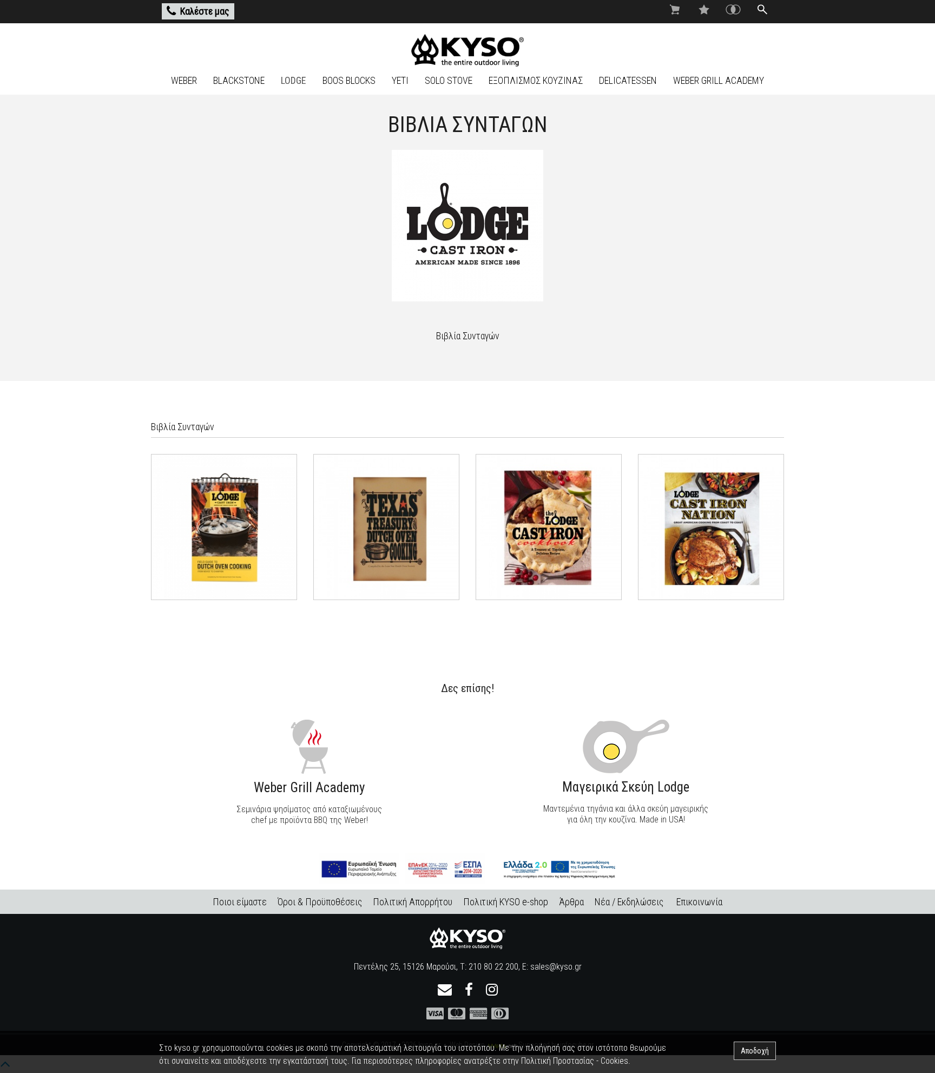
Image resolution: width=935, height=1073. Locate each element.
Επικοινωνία (699, 901)
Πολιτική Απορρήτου (412, 901)
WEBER (184, 80)
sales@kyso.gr (556, 967)
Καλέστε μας (204, 11)
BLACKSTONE (239, 80)
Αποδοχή (755, 1050)
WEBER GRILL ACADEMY (718, 80)
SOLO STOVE (448, 80)
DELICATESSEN (628, 80)
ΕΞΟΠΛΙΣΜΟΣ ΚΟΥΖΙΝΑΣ (536, 80)
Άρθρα (571, 901)
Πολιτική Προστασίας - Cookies (574, 1061)
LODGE (293, 80)
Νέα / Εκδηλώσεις (629, 901)
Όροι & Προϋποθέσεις (320, 901)
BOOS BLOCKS (349, 80)
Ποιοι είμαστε (240, 901)
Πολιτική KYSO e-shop (505, 901)
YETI (400, 80)
